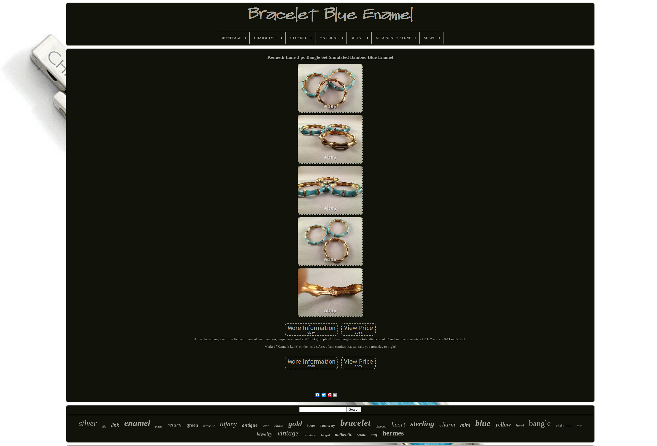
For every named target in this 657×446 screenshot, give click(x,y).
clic (104, 426)
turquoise (209, 426)
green (192, 425)
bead (520, 425)
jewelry (264, 434)
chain (278, 426)
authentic (343, 434)
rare (579, 426)
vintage (287, 433)
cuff (374, 435)
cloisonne (563, 425)
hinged (325, 435)
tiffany (228, 424)
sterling (422, 423)
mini (465, 425)
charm (447, 424)
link (115, 425)
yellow (503, 424)
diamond (381, 426)
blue (482, 423)
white (361, 435)
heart (398, 424)
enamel (137, 423)
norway (327, 425)
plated (158, 426)
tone (311, 425)
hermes (393, 433)
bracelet (355, 423)
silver (88, 423)
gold (295, 424)
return (174, 424)
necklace (310, 435)
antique (249, 425)
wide (266, 426)
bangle (540, 423)
